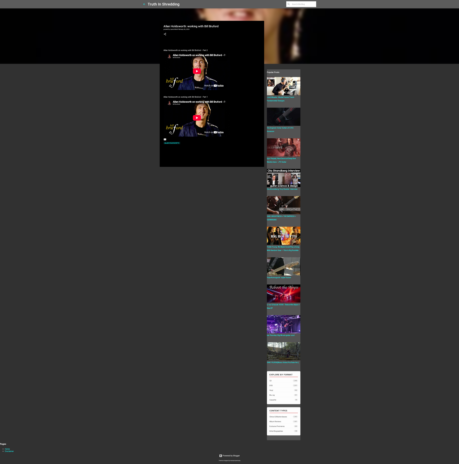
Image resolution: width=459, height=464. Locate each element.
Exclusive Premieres (283, 426)
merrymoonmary (235, 460)
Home (7, 449)
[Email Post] (165, 140)
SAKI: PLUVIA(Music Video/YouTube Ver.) (283, 362)
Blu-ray (283, 395)
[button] (165, 34)
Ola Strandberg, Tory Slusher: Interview (282, 189)
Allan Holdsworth (171, 143)
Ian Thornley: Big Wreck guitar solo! (281, 335)
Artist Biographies (283, 431)
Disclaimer (9, 451)
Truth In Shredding (164, 4)
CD (283, 381)
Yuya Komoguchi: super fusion (279, 277)
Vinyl (283, 390)
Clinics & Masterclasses (283, 417)
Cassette (283, 400)
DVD (283, 385)
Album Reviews (283, 421)
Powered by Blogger (231, 456)
